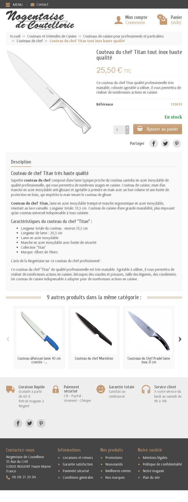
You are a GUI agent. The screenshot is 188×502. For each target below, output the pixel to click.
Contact (42, 4)
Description (21, 162)
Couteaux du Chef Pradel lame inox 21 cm (149, 360)
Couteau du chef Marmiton (94, 358)
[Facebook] (153, 143)
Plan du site (151, 477)
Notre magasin (153, 470)
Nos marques (115, 477)
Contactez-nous (20, 450)
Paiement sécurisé (76, 470)
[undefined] (49, 92)
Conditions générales (78, 477)
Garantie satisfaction (78, 464)
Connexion (135, 22)
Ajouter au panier (162, 129)
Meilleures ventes (118, 470)
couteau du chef (113, 82)
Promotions (113, 457)
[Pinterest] (177, 143)
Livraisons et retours (78, 457)
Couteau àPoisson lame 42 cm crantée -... (39, 360)
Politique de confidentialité (162, 464)
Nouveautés (114, 464)
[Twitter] (165, 143)
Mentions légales (155, 457)
